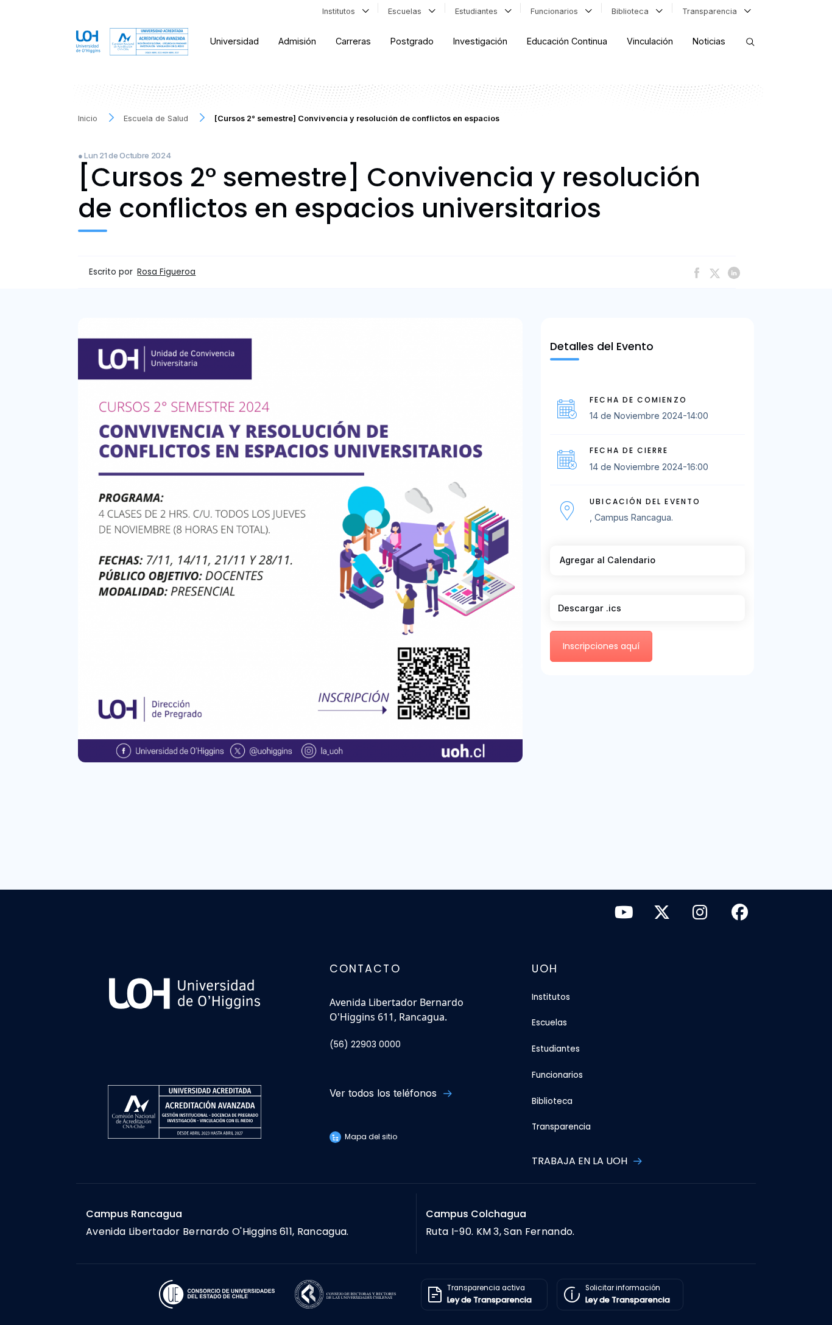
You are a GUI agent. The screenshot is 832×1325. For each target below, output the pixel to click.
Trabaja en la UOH (581, 1161)
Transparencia (712, 11)
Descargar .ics (589, 608)
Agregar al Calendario (607, 560)
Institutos (341, 11)
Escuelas (407, 11)
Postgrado (412, 41)
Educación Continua (567, 41)
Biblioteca (633, 11)
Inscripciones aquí (601, 646)
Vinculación (650, 41)
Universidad (234, 41)
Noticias (709, 41)
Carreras (353, 41)
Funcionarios (557, 11)
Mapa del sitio (370, 1136)
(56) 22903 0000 (365, 1044)
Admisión (297, 41)
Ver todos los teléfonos (385, 1093)
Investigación (480, 41)
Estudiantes (478, 11)
